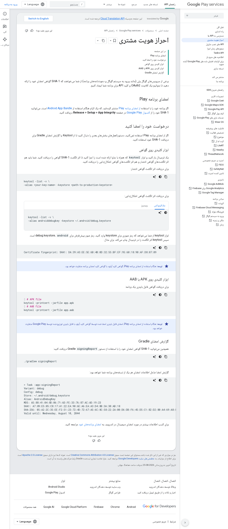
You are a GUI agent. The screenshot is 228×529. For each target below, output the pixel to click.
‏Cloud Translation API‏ (112, 18)
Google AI (48, 506)
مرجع (134, 4)
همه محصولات (29, 506)
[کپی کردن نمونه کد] (166, 177)
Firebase (98, 506)
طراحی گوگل (114, 492)
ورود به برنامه (10, 4)
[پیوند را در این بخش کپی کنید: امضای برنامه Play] (135, 99)
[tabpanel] (96, 220)
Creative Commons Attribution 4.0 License (92, 455)
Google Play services (130, 30)
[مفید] (32, 30)
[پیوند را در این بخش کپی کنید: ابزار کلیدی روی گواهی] (135, 150)
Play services (212, 4)
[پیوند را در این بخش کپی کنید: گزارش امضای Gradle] (134, 341)
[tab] (160, 205)
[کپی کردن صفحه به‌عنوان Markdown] (103, 41)
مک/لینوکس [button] (159, 205)
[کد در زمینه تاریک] (160, 177)
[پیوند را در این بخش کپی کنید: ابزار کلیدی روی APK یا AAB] (126, 279)
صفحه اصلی (163, 30)
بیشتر (109, 4)
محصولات (149, 30)
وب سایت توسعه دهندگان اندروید (105, 486)
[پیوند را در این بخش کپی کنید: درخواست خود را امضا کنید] (121, 126)
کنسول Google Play (138, 112)
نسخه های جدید (150, 4)
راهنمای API (169, 4)
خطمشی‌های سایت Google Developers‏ (136, 458)
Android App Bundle (59, 108)
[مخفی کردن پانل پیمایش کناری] (185, 522)
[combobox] (67, 4)
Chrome (115, 506)
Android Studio (56, 486)
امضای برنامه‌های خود (90, 424)
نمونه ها (121, 4)
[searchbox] (204, 16)
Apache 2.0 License (32, 455)
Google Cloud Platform (74, 506)
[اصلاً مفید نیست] (26, 30)
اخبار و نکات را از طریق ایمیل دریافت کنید (156, 492)
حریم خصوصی (159, 521)
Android (131, 506)
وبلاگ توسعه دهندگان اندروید (162, 486)
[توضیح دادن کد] (154, 177)
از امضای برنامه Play (129, 108)
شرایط (173, 521)
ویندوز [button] (144, 205)
